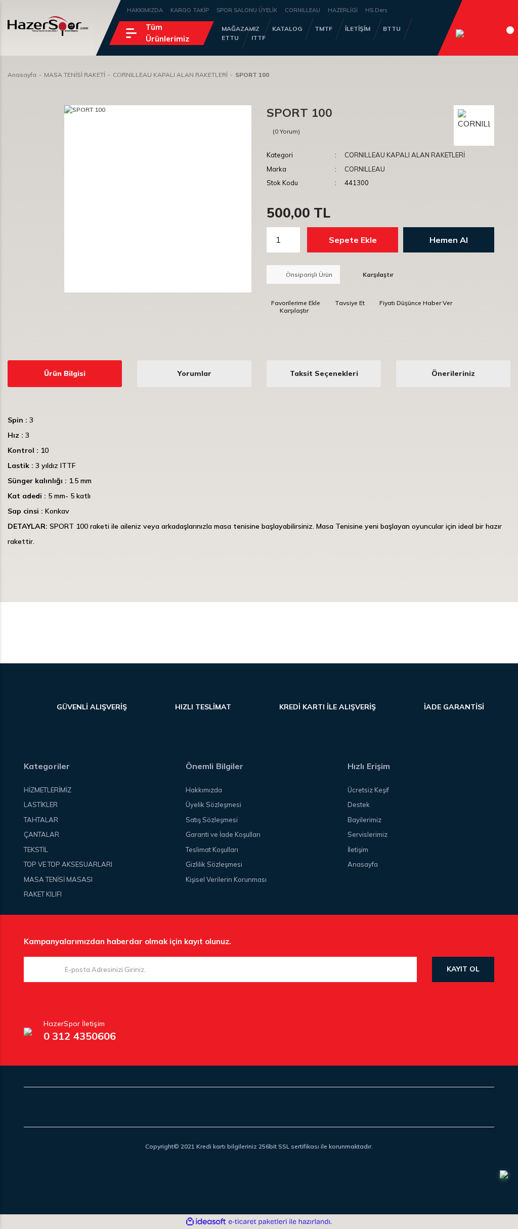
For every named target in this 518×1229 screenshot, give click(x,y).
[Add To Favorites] (293, 303)
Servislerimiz (367, 834)
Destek (359, 804)
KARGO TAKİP (189, 10)
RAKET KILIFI (43, 894)
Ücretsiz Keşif (368, 790)
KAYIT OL (463, 968)
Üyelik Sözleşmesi (213, 804)
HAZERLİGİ (343, 10)
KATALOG (287, 28)
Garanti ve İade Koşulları (223, 834)
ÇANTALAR (41, 834)
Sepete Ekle (353, 240)
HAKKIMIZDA (145, 10)
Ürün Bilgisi (64, 373)
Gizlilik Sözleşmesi (214, 864)
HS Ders (376, 10)
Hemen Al (448, 240)
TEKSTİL (36, 849)
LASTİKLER (41, 804)
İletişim (358, 849)
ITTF (258, 37)
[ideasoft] (206, 1221)
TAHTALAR (41, 820)
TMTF (323, 28)
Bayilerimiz (364, 820)
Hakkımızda (204, 790)
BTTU (392, 28)
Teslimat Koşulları (212, 849)
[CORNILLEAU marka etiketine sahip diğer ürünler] (474, 125)
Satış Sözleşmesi (212, 820)
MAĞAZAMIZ (241, 28)
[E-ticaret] (257, 1221)
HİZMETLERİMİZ (47, 790)
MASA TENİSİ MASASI (58, 879)
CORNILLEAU (302, 10)
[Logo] (48, 26)
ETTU (230, 37)
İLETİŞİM (357, 28)
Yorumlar (194, 373)
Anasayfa (363, 864)
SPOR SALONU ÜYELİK (247, 10)
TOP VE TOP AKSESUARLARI (68, 864)
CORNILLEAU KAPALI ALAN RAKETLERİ (404, 155)
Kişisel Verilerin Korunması (226, 879)
